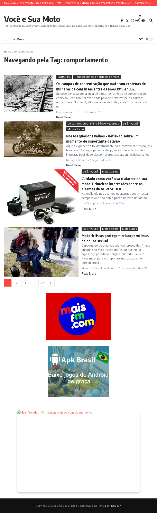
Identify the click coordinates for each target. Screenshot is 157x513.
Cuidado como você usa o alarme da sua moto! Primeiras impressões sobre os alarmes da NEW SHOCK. (114, 183)
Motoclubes (129, 228)
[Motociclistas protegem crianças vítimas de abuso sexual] (41, 252)
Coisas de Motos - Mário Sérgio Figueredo (93, 123)
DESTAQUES (130, 123)
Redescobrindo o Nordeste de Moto (97, 76)
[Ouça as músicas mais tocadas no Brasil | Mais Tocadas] (78, 451)
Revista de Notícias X (109, 505)
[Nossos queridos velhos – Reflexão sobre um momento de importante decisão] (33, 139)
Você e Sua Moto (32, 19)
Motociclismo (76, 129)
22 (42, 283)
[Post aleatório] (141, 39)
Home (7, 51)
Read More (63, 117)
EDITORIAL (64, 76)
